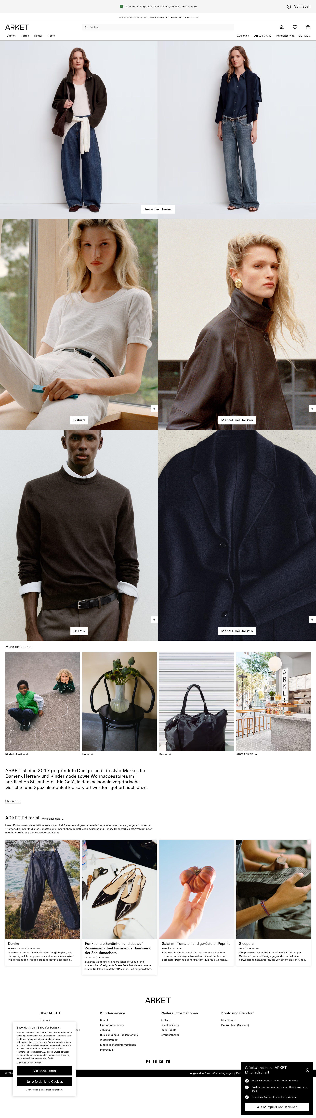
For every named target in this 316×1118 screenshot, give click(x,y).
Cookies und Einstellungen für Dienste (44, 1090)
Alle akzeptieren (44, 1071)
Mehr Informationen (30, 1062)
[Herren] (79, 535)
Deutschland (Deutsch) (235, 1025)
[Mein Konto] (281, 27)
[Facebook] (155, 1061)
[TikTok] (168, 1061)
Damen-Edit (176, 17)
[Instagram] (148, 1061)
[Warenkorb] (308, 27)
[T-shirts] (79, 324)
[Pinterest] (161, 1061)
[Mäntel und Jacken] (237, 535)
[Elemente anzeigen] (154, 408)
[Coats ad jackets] (237, 324)
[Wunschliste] (295, 27)
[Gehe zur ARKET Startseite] (17, 27)
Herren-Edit (191, 17)
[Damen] (158, 130)
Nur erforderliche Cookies (44, 1081)
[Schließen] (307, 1070)
